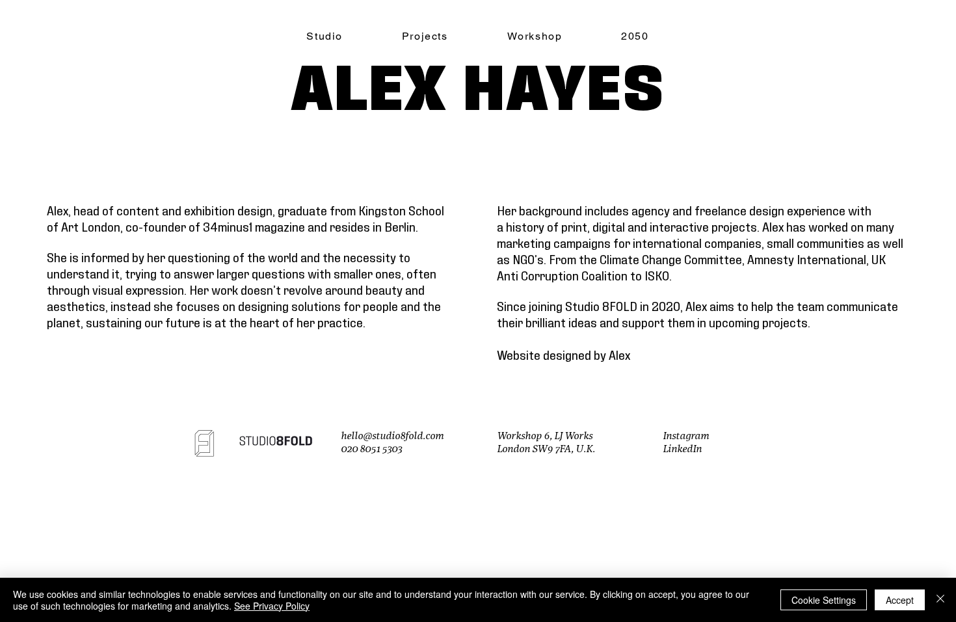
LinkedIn (682, 449)
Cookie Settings (823, 599)
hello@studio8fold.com (392, 436)
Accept (900, 599)
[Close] (940, 600)
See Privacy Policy (272, 605)
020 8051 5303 (371, 449)
